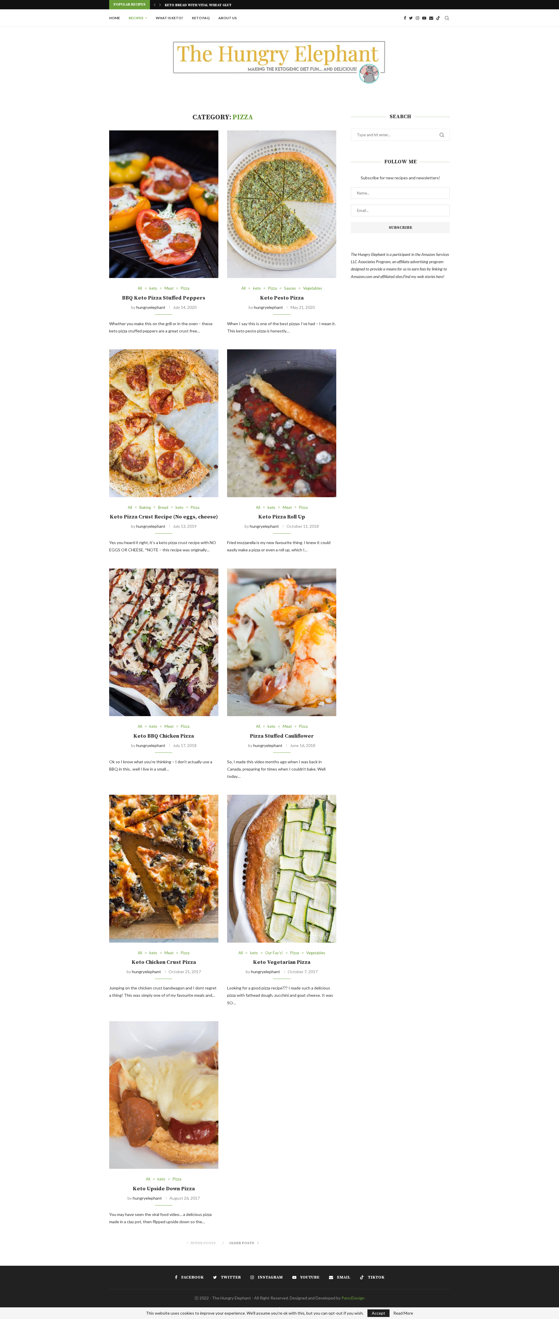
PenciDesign (353, 1297)
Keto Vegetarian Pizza (281, 962)
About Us (227, 18)
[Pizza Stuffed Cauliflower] (281, 642)
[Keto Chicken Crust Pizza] (163, 868)
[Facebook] (405, 18)
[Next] (160, 4)
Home (114, 18)
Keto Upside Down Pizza (164, 1188)
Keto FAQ (201, 18)
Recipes (136, 18)
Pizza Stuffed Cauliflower (282, 736)
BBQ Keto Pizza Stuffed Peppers (163, 298)
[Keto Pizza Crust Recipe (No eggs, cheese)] (163, 423)
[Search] (447, 18)
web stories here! (430, 276)
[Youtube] (424, 18)
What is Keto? (169, 18)
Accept (378, 1313)
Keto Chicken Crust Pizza (164, 962)
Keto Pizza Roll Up (281, 517)
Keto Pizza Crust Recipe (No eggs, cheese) (164, 517)
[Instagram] (417, 18)
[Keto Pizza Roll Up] (281, 423)
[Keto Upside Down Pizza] (163, 1095)
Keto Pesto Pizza (282, 298)
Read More (403, 1313)
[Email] (431, 18)
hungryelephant (150, 307)
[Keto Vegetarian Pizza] (281, 868)
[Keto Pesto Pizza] (281, 204)
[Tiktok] (438, 18)
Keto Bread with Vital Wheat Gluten (200, 5)
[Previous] (154, 4)
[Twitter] (411, 18)
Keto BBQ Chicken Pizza (163, 736)
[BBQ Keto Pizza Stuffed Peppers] (163, 204)
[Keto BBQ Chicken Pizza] (163, 642)
